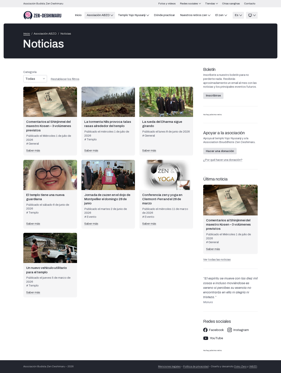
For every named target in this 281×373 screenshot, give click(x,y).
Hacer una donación (220, 151)
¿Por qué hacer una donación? (222, 159)
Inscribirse (213, 95)
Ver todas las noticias (217, 259)
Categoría (30, 72)
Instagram (241, 330)
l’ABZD (253, 366)
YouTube (216, 338)
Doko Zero (240, 366)
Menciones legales (169, 366)
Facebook (216, 330)
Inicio (26, 33)
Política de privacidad (196, 366)
